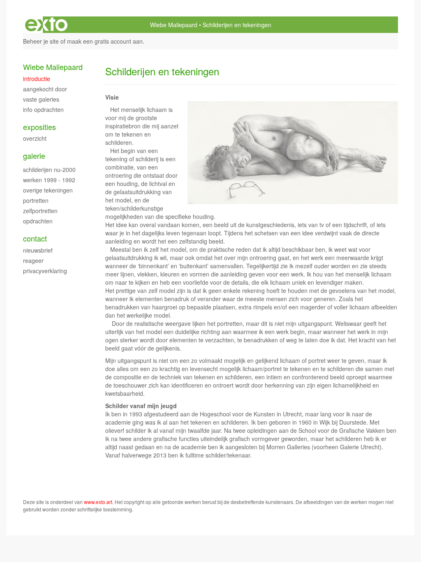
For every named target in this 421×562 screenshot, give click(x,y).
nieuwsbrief (38, 250)
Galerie (34, 156)
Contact (35, 238)
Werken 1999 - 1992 (49, 180)
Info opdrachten (43, 109)
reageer (33, 260)
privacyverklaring (45, 271)
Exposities (39, 127)
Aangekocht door (45, 89)
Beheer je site (41, 41)
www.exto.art (98, 501)
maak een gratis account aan (105, 41)
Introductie (36, 78)
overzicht (34, 138)
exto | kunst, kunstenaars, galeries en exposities (46, 24)
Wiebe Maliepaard (173, 25)
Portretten (36, 200)
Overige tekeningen (48, 190)
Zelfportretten (40, 211)
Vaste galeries (41, 99)
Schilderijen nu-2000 (49, 169)
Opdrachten (38, 221)
